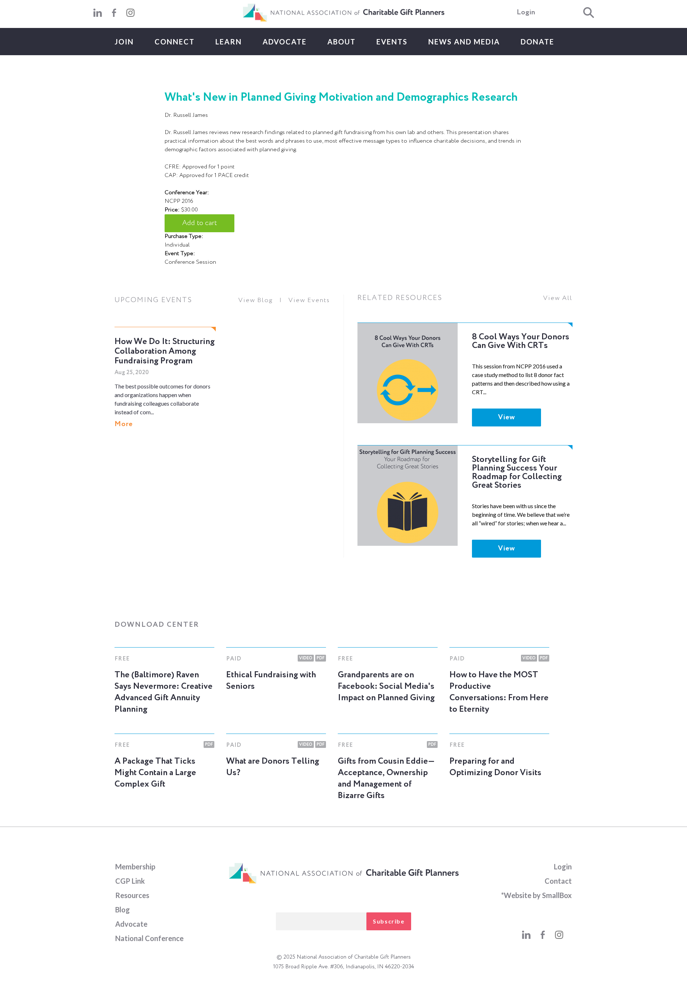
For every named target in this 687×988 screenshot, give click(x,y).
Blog (122, 909)
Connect (175, 41)
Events (392, 41)
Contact (558, 881)
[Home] (343, 20)
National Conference (149, 938)
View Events (309, 300)
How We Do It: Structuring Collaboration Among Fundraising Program (164, 351)
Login (526, 12)
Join (124, 41)
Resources (132, 895)
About (341, 41)
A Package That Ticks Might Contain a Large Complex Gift (155, 772)
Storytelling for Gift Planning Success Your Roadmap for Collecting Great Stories (517, 472)
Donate (537, 41)
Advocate (285, 41)
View (506, 417)
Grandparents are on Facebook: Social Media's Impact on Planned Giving (386, 686)
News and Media (464, 41)
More (123, 424)
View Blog (255, 300)
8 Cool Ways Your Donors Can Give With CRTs (520, 341)
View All (557, 298)
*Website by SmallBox (536, 895)
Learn (228, 41)
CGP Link (130, 881)
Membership (135, 866)
